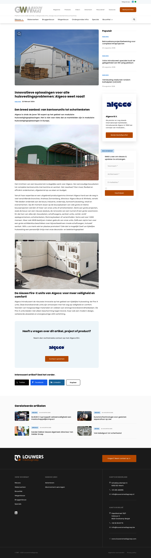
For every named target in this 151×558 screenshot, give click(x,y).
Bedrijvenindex (128, 9)
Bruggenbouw (48, 19)
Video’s (77, 9)
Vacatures (112, 9)
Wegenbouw (63, 19)
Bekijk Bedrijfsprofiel (119, 135)
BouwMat (106, 19)
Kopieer (73, 382)
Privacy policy (131, 552)
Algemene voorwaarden (116, 552)
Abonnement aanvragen (55, 487)
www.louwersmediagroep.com (124, 539)
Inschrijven (119, 193)
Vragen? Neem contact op (118, 458)
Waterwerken (33, 19)
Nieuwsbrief (100, 9)
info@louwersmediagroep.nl (123, 494)
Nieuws (18, 19)
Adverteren (88, 9)
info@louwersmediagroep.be (123, 527)
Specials (95, 19)
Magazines (56, 9)
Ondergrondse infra (80, 19)
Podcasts (68, 9)
